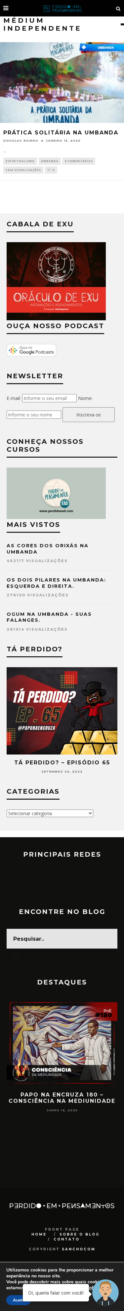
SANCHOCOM (79, 1249)
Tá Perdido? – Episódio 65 (62, 762)
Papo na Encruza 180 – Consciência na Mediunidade (62, 1098)
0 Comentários (79, 161)
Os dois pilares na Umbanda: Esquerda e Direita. (56, 583)
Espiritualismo (20, 161)
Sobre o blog (80, 1234)
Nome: (85, 398)
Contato (67, 1239)
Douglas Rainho (20, 140)
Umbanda (50, 161)
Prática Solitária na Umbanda (60, 132)
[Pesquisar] (118, 8)
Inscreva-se (88, 415)
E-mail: (14, 398)
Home (39, 1234)
